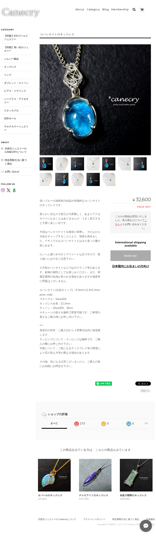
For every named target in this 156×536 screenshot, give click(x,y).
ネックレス (10, 66)
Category (93, 9)
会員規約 (150, 519)
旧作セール (10, 118)
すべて (54, 423)
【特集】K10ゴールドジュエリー (16, 37)
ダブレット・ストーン (16, 83)
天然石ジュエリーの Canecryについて (16, 150)
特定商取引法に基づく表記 (16, 162)
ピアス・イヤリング (15, 90)
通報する (145, 391)
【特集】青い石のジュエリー (16, 49)
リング (7, 74)
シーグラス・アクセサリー (16, 101)
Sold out (130, 255)
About (79, 9)
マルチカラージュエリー (16, 128)
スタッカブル (11, 110)
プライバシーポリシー (94, 519)
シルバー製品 (11, 58)
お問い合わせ (12, 171)
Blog (105, 9)
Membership (120, 9)
